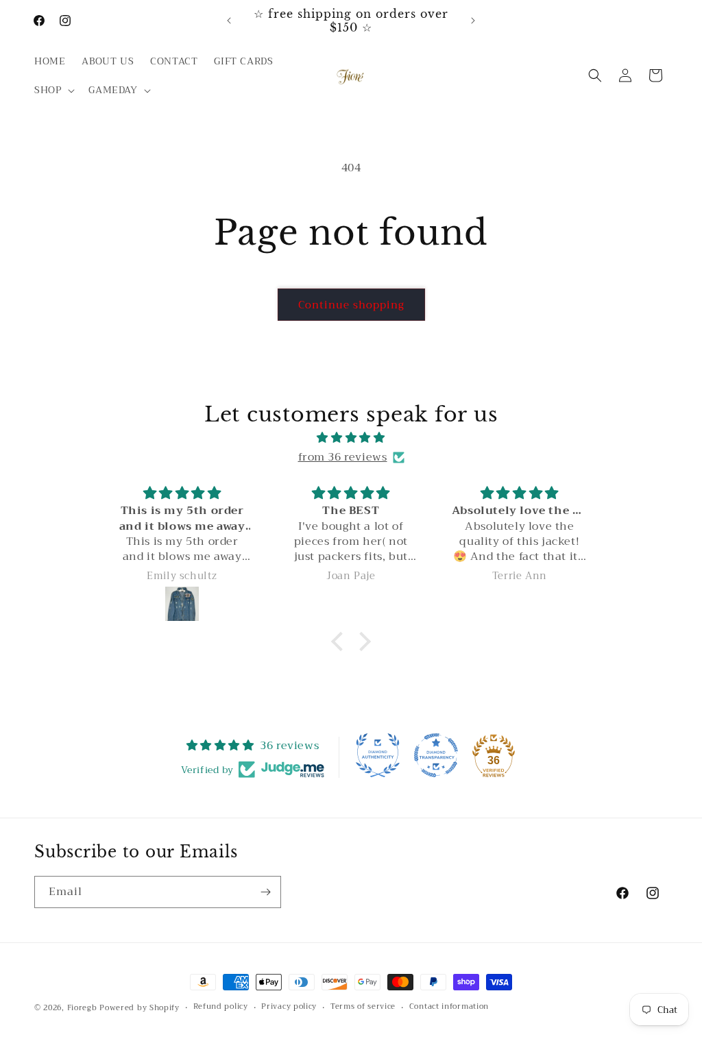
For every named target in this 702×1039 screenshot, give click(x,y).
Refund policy (220, 1007)
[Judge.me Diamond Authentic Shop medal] (378, 755)
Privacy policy (289, 1007)
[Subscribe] (265, 892)
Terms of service (363, 1007)
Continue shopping (351, 305)
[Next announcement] (473, 21)
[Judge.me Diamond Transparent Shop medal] (436, 755)
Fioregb (82, 1007)
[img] (350, 438)
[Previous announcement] (229, 21)
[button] (53, 89)
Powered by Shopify (139, 1007)
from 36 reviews (342, 457)
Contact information (449, 1007)
